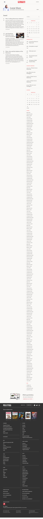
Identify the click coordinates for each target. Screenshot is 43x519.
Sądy (4, 450)
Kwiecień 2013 (29, 358)
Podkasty (24, 476)
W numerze (5, 423)
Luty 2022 (29, 192)
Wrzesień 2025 (29, 125)
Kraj (4, 440)
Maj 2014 (28, 338)
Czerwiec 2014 (29, 336)
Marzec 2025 (29, 134)
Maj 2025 (28, 131)
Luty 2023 (29, 173)
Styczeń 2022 (29, 194)
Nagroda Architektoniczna (27, 437)
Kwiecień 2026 (29, 114)
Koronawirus (5, 436)
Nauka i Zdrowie (25, 441)
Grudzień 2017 (29, 270)
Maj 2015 (28, 319)
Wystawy (24, 431)
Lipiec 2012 (29, 372)
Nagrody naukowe (25, 449)
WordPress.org (29, 389)
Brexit (4, 456)
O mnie (37, 9)
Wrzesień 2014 (29, 332)
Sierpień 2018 (29, 258)
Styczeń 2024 (29, 156)
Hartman (24, 457)
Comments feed (30, 388)
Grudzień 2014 (29, 327)
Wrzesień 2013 (29, 350)
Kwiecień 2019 (29, 245)
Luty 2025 (29, 136)
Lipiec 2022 (29, 184)
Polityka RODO (24, 495)
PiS (3, 444)
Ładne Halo (8, 512)
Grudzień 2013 (29, 346)
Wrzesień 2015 (29, 313)
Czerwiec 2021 (29, 205)
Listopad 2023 (29, 159)
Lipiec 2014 (29, 335)
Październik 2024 (30, 142)
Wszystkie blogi (25, 463)
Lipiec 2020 (29, 222)
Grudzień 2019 (29, 233)
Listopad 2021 (29, 197)
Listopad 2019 (29, 234)
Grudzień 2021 (29, 195)
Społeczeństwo (25, 472)
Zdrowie (24, 443)
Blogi (23, 453)
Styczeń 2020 (29, 231)
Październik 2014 (30, 330)
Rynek (4, 467)
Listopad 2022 (29, 178)
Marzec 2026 (29, 115)
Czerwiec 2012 (29, 374)
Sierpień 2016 (29, 296)
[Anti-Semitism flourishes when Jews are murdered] (20, 35)
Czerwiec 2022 (29, 186)
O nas (23, 484)
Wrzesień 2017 (29, 275)
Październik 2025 (30, 123)
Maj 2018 (28, 263)
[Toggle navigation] (4, 2)
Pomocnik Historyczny (7, 426)
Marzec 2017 (29, 285)
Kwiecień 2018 (29, 264)
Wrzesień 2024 (29, 143)
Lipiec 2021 (29, 203)
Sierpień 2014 (29, 333)
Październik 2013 (30, 349)
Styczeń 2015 (29, 325)
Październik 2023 (30, 161)
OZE (4, 474)
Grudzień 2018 (29, 252)
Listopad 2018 (29, 253)
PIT (3, 471)
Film (23, 428)
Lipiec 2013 (29, 354)
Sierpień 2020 (29, 220)
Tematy (23, 482)
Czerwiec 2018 (29, 261)
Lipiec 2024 (29, 147)
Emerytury (5, 469)
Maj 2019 (28, 244)
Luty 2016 (28, 305)
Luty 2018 (28, 267)
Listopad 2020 (29, 216)
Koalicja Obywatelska (7, 447)
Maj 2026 (28, 112)
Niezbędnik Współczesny (7, 429)
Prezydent (5, 448)
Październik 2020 (30, 217)
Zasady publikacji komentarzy (27, 491)
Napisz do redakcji (6, 493)
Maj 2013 (28, 357)
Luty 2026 (29, 117)
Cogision (6, 512)
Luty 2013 (28, 361)
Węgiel (4, 472)
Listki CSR (5, 477)
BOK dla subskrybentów (7, 495)
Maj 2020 (28, 225)
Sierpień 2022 (29, 183)
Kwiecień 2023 (29, 170)
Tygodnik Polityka (6, 425)
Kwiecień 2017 (29, 283)
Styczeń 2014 (29, 344)
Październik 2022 (30, 180)
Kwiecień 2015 (29, 321)
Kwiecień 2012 (29, 377)
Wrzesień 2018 (29, 256)
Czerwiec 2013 (29, 355)
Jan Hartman (8, 29)
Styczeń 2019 (29, 250)
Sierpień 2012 (29, 371)
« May (28, 36)
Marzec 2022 (29, 191)
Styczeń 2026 (29, 118)
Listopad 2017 (29, 272)
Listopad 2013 (29, 347)
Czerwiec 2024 (29, 148)
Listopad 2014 (29, 329)
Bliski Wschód (5, 460)
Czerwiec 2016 (29, 299)
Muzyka (23, 426)
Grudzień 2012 (29, 365)
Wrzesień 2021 (29, 200)
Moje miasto (24, 475)
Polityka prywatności (26, 493)
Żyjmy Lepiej (5, 432)
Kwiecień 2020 (29, 227)
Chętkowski (24, 461)
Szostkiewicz (24, 458)
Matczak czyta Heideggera (31, 73)
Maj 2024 (28, 150)
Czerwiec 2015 (29, 318)
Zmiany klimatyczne (26, 448)
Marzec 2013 (29, 360)
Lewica (4, 445)
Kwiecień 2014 (29, 340)
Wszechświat (24, 444)
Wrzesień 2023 (29, 162)
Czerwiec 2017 (29, 280)
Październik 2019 (30, 236)
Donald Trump (5, 459)
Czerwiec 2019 (29, 242)
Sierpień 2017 (29, 277)
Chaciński (24, 460)
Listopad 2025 (29, 121)
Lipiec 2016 (29, 297)
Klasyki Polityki (25, 473)
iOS (3, 506)
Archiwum (24, 479)
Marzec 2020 (29, 228)
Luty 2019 (28, 249)
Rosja (4, 462)
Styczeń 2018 (29, 269)
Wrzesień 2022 (29, 181)
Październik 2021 (30, 198)
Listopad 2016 (29, 291)
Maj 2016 (28, 300)
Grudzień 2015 (29, 308)
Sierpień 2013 (29, 352)
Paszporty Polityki (25, 436)
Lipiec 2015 (29, 316)
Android (6, 506)
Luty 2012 (28, 380)
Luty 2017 (28, 286)
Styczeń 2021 (29, 212)
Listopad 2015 (29, 310)
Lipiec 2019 (29, 241)
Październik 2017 (30, 274)
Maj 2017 (28, 281)
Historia (23, 469)
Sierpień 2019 (29, 239)
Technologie (24, 446)
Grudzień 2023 (29, 158)
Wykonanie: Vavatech (18, 512)
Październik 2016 (30, 292)
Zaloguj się (29, 385)
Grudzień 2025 (29, 120)
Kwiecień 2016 (29, 302)
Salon (4, 431)
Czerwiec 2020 (29, 223)
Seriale (23, 429)
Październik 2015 (30, 311)
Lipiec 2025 (29, 128)
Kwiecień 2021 (29, 208)
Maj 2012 (28, 376)
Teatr (23, 432)
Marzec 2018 (29, 266)
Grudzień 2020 (29, 214)
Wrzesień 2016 (29, 294)
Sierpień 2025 (29, 126)
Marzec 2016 (29, 303)
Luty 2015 (28, 324)
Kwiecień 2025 (29, 132)
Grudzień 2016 (29, 289)
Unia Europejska (6, 457)
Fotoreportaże (25, 478)
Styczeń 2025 (29, 137)
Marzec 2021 (29, 209)
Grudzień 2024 (29, 139)
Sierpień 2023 (29, 164)
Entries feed (29, 386)
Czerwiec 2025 (29, 129)
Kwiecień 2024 (29, 151)
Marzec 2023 (29, 172)
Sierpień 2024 (29, 145)
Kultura (23, 423)
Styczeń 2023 (29, 175)
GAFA (4, 475)
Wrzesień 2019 (29, 238)
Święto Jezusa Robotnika (32, 68)
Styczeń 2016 (29, 307)
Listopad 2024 (29, 140)
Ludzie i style (24, 470)
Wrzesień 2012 (29, 369)
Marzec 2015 (29, 322)
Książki (23, 425)
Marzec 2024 (29, 153)
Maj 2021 (28, 206)
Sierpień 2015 (29, 314)
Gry (23, 434)
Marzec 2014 (29, 341)
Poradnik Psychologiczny (7, 428)
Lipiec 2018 (29, 260)
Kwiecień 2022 (29, 189)
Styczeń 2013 (29, 363)
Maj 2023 (28, 169)
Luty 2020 (29, 230)
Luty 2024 (29, 154)
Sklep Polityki (25, 485)
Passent (23, 455)
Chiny (4, 463)
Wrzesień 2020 (29, 219)
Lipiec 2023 (29, 165)
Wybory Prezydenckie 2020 (8, 442)
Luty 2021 (28, 211)
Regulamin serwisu (25, 489)
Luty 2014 (28, 343)
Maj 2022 (28, 187)
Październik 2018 (30, 255)
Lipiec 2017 (29, 278)
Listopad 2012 (29, 366)
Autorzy (23, 481)
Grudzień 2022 (29, 176)
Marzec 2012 (29, 379)
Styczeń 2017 (29, 288)
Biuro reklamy (5, 491)
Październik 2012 (30, 368)
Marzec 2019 (29, 247)
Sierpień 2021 (29, 201)
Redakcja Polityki (6, 489)
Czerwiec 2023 (29, 167)
